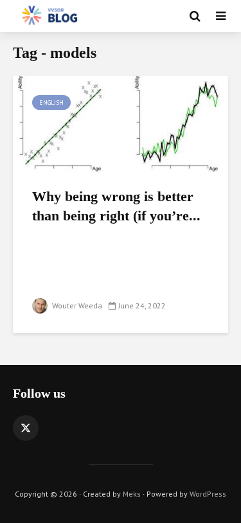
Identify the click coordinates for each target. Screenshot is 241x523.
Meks (132, 494)
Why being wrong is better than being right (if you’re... (116, 206)
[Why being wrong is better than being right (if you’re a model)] (120, 122)
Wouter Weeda (76, 305)
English (51, 102)
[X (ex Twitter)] (26, 428)
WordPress (208, 494)
